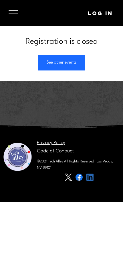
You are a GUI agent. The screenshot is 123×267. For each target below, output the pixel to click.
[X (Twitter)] (68, 177)
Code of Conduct (55, 151)
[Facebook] (79, 177)
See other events (62, 62)
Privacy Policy (51, 142)
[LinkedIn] (90, 177)
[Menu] (13, 13)
